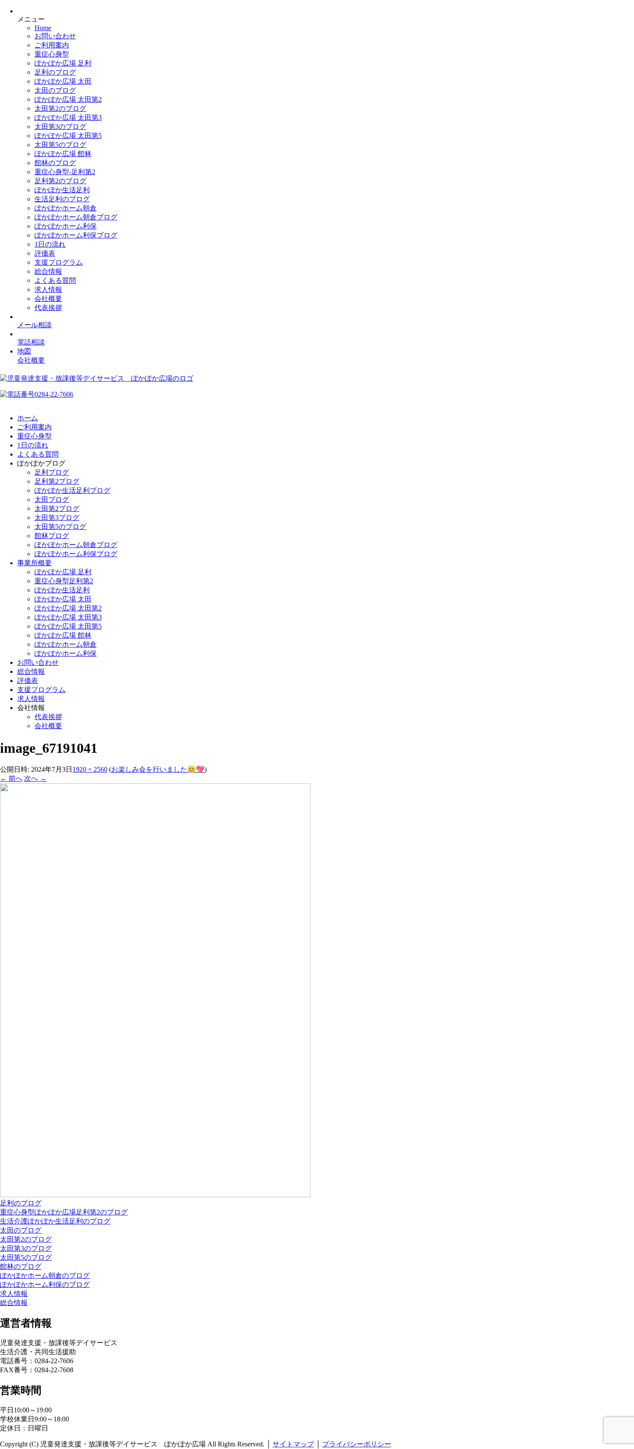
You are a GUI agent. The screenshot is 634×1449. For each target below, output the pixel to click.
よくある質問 (55, 280)
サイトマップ (293, 1444)
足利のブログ (55, 72)
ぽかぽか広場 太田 (63, 81)
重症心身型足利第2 (64, 581)
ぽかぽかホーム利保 (66, 226)
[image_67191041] (155, 1195)
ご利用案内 (52, 45)
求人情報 (48, 289)
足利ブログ (52, 472)
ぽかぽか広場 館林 (63, 153)
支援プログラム (59, 262)
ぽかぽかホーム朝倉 (66, 208)
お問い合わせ (55, 36)
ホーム (27, 418)
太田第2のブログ (60, 108)
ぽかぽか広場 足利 (63, 63)
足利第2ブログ (57, 481)
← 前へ (11, 778)
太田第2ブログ (57, 508)
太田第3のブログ (60, 126)
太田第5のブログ (60, 144)
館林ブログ (52, 535)
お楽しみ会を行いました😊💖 (157, 769)
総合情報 (48, 271)
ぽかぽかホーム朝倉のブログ (45, 1275)
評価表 (45, 253)
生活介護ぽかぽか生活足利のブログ (55, 1221)
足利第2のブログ (60, 181)
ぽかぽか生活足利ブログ (72, 490)
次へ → (35, 778)
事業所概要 (34, 562)
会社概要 (48, 298)
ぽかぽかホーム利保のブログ (45, 1284)
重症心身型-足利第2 (65, 171)
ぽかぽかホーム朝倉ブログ (76, 217)
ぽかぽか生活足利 (62, 190)
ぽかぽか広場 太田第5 (68, 135)
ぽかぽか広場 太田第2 (68, 99)
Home (43, 27)
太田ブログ (52, 499)
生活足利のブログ (62, 199)
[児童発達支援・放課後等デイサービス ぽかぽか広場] (96, 378)
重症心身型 (52, 54)
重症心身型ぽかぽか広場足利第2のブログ (64, 1212)
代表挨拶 (48, 307)
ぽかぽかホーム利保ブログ (76, 235)
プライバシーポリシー (356, 1444)
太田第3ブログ (57, 517)
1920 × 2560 (89, 769)
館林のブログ (55, 162)
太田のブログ (55, 90)
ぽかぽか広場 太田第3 (68, 117)
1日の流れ (50, 244)
